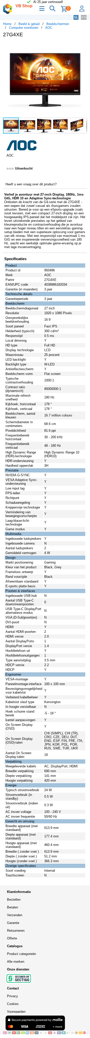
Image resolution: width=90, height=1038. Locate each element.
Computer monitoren (23, 28)
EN (84, 17)
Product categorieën (21, 954)
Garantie (13, 923)
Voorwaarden (16, 1011)
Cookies (13, 1004)
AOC (48, 28)
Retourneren (15, 930)
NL (76, 17)
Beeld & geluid (29, 24)
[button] (82, 47)
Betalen (12, 907)
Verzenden (14, 915)
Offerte (12, 938)
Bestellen (13, 899)
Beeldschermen (57, 24)
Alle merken (15, 961)
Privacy (12, 996)
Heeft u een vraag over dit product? (31, 184)
